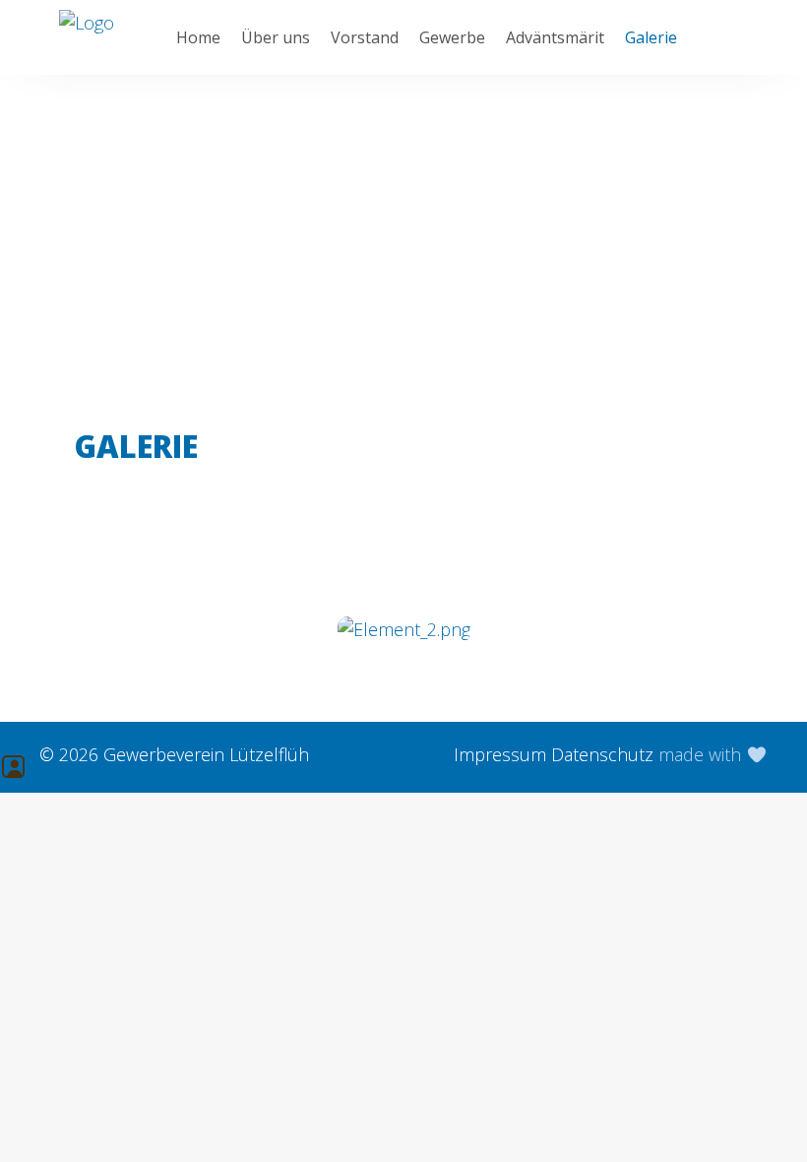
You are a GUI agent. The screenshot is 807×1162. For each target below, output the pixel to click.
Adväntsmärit (555, 37)
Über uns (275, 37)
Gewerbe (452, 37)
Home (198, 37)
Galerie (651, 37)
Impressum (500, 754)
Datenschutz (602, 754)
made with (702, 754)
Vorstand (365, 37)
